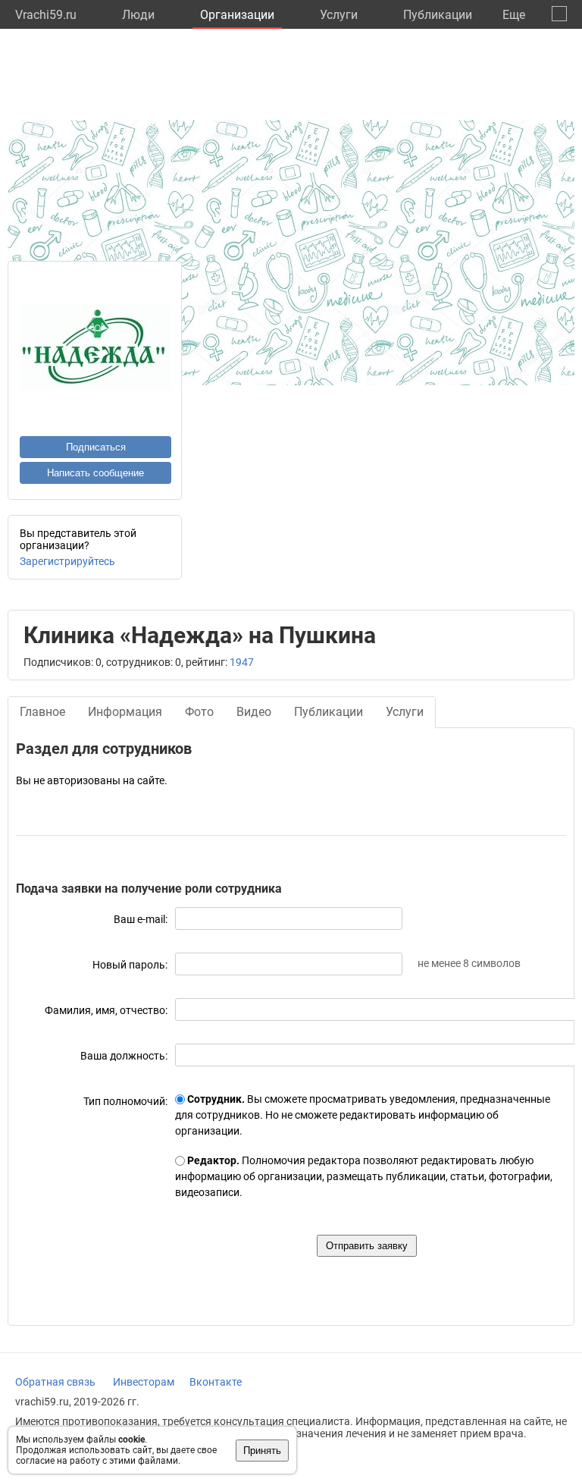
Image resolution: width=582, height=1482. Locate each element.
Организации (237, 15)
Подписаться (96, 447)
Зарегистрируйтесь (67, 561)
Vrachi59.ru (46, 15)
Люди (138, 15)
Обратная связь (55, 1382)
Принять (262, 1450)
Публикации (437, 15)
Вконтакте (215, 1382)
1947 (242, 662)
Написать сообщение (95, 473)
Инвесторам (143, 1382)
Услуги (339, 15)
